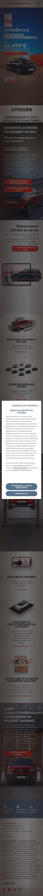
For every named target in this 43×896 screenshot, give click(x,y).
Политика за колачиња (20, 467)
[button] (25, 405)
